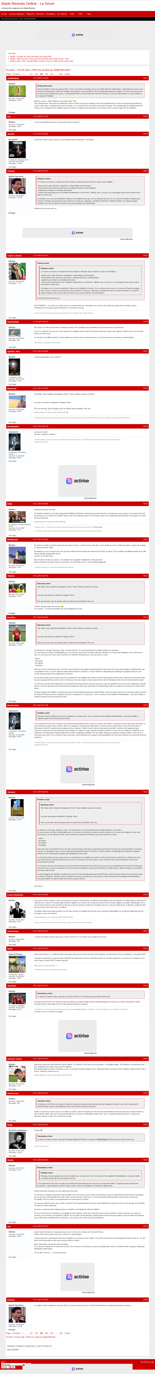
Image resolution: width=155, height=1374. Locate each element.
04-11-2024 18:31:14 (40, 931)
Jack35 (10, 134)
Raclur (10, 1160)
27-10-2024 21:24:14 (40, 255)
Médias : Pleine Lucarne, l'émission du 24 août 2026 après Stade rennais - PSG (39, 59)
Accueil (4, 14)
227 (31, 74)
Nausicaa (11, 388)
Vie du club (23, 69)
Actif (25, 19)
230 (46, 74)
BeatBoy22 (12, 539)
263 (60, 74)
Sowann (11, 792)
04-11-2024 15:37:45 (40, 576)
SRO (80, 14)
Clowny (11, 171)
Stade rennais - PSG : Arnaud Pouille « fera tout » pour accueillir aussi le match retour (41, 61)
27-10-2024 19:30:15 (40, 171)
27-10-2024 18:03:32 (40, 134)
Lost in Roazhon (15, 895)
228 (36, 74)
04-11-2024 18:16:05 (40, 895)
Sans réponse (31, 19)
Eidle (9, 504)
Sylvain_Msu (13, 351)
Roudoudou (13, 426)
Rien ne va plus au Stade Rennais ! (51, 69)
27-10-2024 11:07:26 (40, 116)
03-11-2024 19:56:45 (40, 388)
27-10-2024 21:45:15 (40, 322)
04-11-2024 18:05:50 (40, 792)
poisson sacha (14, 1059)
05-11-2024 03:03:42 (40, 1125)
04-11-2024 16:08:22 (40, 617)
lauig (9, 1125)
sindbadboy (13, 78)
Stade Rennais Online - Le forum (27, 3)
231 (51, 74)
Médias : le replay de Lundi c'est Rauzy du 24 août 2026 (30, 56)
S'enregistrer (50, 14)
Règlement (30, 14)
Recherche (40, 14)
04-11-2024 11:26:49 (40, 539)
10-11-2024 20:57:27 (40, 1226)
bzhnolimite (13, 322)
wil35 (9, 949)
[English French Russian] (5, 1367)
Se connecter (62, 14)
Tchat (72, 14)
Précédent (16, 74)
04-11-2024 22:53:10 (40, 1059)
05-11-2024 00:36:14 (40, 1093)
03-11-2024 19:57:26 (40, 426)
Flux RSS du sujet (147, 1362)
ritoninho (11, 986)
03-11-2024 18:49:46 (40, 351)
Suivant (67, 74)
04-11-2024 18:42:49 (40, 948)
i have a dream (14, 255)
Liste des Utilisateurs (17, 14)
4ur (9, 116)
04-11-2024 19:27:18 (40, 985)
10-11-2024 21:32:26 (40, 1300)
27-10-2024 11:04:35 (40, 78)
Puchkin (11, 617)
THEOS (10, 576)
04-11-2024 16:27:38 (40, 705)
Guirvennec (13, 931)
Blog (89, 14)
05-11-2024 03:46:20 (40, 1160)
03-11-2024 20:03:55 (40, 504)
